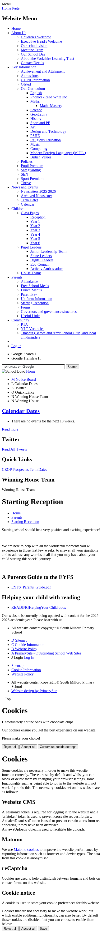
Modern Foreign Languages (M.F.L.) (58, 153)
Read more (10, 429)
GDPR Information (35, 80)
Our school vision (34, 46)
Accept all (28, 747)
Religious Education (45, 140)
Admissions (29, 76)
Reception (38, 217)
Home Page (10, 8)
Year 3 (35, 230)
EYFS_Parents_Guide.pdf (31, 587)
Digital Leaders (41, 260)
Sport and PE (40, 123)
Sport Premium (32, 179)
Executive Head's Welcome (41, 41)
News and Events (24, 187)
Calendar (27, 204)
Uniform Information (36, 299)
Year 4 (35, 234)
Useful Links (30, 316)
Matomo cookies (26, 849)
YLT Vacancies (32, 329)
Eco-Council (39, 264)
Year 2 (35, 226)
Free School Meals (35, 286)
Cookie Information (26, 670)
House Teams (31, 273)
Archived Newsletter (36, 196)
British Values (40, 157)
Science (36, 110)
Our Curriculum (33, 88)
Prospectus (21, 469)
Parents (16, 277)
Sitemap (17, 666)
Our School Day (33, 54)
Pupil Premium (32, 166)
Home (16, 28)
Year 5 (35, 239)
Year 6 (35, 243)
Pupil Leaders (31, 247)
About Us (18, 33)
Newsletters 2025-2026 (38, 191)
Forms (25, 307)
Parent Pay (29, 294)
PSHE (35, 136)
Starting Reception (35, 303)
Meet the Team (32, 50)
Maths (35, 101)
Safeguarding (31, 170)
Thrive (26, 183)
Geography (38, 114)
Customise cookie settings (58, 747)
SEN (24, 174)
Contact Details (32, 63)
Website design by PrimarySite (34, 691)
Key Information (23, 67)
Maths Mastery (51, 106)
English (36, 93)
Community (20, 320)
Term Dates (29, 200)
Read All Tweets (14, 449)
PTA (24, 324)
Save (43, 928)
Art (32, 127)
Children (17, 209)
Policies (26, 161)
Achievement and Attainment (43, 71)
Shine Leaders (41, 256)
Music (35, 144)
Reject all (10, 747)
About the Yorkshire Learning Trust (47, 58)
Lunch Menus (31, 290)
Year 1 (35, 221)
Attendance (29, 281)
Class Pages (30, 213)
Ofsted (26, 84)
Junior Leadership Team (48, 251)
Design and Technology (48, 131)
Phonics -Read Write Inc (48, 97)
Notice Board (23, 379)
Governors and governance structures (49, 311)
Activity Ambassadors (46, 269)
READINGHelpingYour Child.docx (38, 607)
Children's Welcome (36, 37)
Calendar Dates (21, 411)
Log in (16, 346)
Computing (38, 149)
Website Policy (22, 674)
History (36, 119)
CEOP (7, 469)
